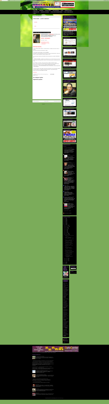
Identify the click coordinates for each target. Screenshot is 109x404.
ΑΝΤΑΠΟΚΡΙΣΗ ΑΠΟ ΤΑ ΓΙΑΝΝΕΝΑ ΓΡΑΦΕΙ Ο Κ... (69, 248)
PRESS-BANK (66, 170)
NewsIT (65, 146)
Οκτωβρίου (66, 258)
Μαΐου (66, 229)
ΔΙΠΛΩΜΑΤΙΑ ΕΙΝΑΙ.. (48, 10)
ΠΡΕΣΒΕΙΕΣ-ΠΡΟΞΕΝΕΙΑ (68, 10)
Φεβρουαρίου (67, 226)
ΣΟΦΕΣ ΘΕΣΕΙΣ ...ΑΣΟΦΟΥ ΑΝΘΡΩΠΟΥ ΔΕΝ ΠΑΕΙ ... (68, 242)
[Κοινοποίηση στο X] (52, 74)
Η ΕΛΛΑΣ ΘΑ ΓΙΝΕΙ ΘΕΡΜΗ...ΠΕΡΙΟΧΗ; (41, 374)
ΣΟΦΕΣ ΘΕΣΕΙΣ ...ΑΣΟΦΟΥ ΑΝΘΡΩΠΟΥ (41, 18)
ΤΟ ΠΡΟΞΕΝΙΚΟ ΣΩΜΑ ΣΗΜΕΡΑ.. (37, 381)
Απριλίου (66, 228)
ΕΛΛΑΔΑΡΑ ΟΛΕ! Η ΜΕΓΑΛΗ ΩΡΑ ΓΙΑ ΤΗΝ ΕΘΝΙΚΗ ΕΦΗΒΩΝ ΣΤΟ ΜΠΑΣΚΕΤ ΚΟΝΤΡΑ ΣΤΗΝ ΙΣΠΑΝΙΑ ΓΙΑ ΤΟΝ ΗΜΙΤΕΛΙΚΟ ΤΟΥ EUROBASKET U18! (65, 324)
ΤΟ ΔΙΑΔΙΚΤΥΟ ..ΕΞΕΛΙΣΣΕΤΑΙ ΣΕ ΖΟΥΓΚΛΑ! (42, 370)
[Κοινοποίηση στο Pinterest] (53, 74)
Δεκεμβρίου (66, 260)
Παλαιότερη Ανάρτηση (57, 101)
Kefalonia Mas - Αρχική (67, 210)
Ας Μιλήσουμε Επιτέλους (67, 162)
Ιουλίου (66, 232)
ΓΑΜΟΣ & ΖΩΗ (66, 185)
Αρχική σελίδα (35, 10)
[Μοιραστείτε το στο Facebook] (52, 74)
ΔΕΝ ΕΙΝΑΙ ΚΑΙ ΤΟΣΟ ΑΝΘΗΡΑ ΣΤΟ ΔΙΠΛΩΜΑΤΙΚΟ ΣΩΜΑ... (40, 378)
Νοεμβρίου (66, 259)
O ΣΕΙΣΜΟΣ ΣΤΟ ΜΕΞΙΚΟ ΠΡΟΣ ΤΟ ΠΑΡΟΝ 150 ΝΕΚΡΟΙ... (69, 252)
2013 (65, 219)
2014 (65, 220)
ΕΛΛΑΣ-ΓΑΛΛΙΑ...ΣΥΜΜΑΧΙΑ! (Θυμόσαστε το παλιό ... (69, 244)
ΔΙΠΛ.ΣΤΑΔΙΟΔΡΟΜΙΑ (56, 10)
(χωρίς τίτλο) (37, 384)
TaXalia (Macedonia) (67, 154)
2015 (65, 221)
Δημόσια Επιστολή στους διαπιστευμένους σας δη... (68, 250)
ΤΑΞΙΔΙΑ (34, 13)
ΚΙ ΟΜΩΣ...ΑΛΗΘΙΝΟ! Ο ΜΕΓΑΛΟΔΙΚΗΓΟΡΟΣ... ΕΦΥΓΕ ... (69, 238)
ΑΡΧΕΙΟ (62, 10)
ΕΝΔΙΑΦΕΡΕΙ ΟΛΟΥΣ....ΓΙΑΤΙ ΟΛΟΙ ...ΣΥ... (69, 246)
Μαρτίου (66, 227)
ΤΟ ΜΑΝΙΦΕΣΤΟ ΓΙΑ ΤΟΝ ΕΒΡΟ (40, 356)
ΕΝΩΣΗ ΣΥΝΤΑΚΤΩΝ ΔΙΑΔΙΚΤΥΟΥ (69, 177)
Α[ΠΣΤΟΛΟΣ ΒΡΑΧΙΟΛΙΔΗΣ (66, 340)
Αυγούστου (66, 233)
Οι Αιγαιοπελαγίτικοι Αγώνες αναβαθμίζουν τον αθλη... (68, 254)
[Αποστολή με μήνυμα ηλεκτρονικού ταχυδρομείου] (50, 74)
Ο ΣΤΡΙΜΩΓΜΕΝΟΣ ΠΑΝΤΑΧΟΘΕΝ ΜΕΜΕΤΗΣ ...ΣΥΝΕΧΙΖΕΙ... (69, 256)
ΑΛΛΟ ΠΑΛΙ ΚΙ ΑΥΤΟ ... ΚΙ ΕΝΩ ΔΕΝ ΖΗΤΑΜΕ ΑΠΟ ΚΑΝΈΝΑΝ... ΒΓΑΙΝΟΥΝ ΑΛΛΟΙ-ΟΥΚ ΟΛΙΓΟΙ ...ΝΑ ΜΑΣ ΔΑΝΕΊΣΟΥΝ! (42, 367)
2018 (65, 262)
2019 (65, 263)
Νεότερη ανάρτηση (36, 101)
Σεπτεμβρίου (67, 234)
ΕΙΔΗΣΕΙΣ (36, 75)
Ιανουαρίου (66, 225)
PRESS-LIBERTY (66, 191)
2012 (65, 218)
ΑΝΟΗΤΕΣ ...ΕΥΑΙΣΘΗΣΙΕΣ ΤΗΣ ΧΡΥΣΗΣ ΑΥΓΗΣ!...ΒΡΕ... (69, 240)
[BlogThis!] (51, 74)
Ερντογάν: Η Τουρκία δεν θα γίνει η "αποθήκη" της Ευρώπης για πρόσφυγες (71, 164)
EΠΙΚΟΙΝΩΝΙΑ (41, 10)
